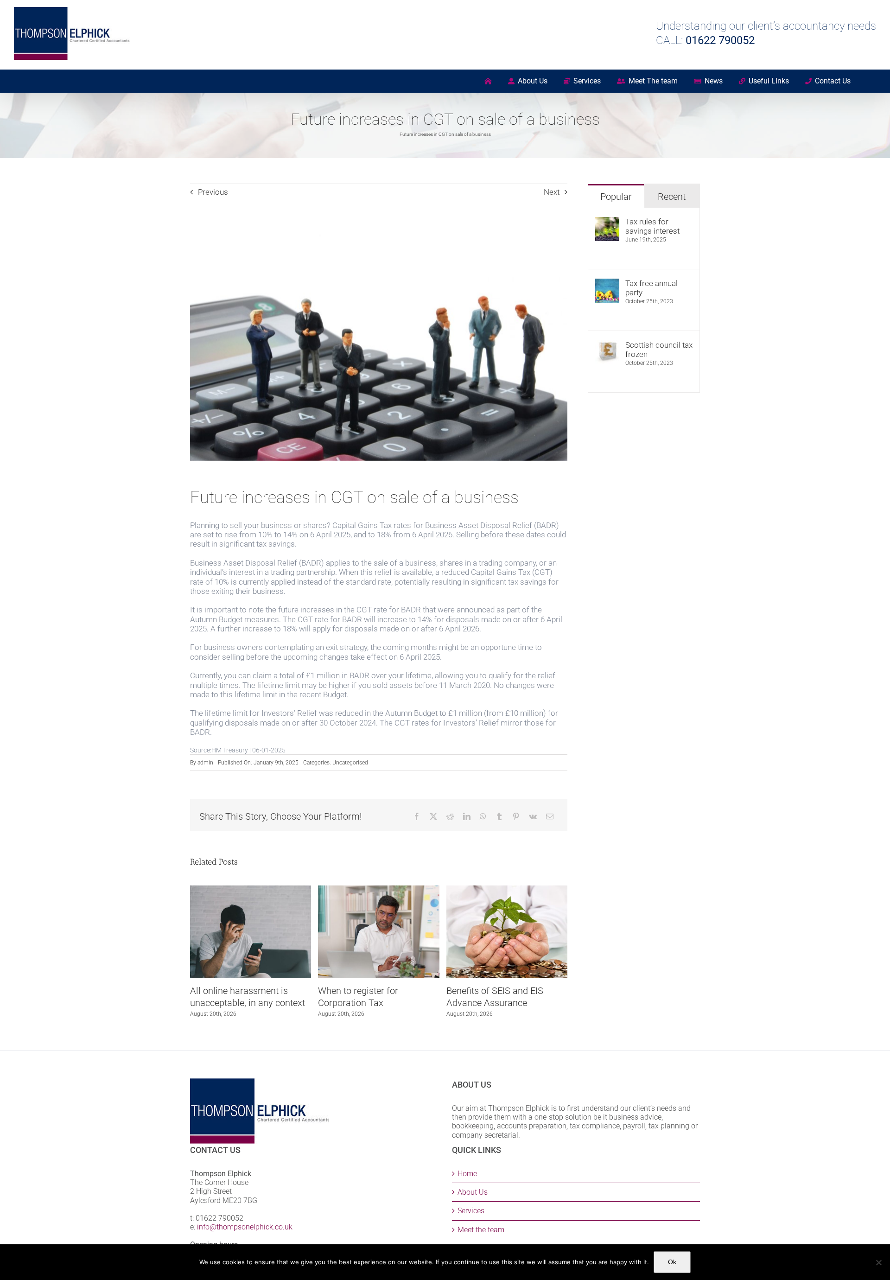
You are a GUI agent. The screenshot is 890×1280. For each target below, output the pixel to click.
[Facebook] (416, 816)
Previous (213, 192)
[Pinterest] (516, 816)
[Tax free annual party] (607, 283)
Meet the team (481, 1229)
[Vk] (532, 816)
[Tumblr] (499, 816)
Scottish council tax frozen (659, 349)
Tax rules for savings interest (652, 226)
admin (205, 762)
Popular (616, 196)
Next (551, 192)
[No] (878, 1262)
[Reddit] (450, 816)
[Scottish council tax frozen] (607, 345)
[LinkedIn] (466, 816)
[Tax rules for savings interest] (607, 221)
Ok (672, 1262)
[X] (433, 816)
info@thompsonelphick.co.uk (244, 1227)
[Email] (549, 816)
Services (471, 1210)
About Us (473, 1192)
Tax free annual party (651, 288)
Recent (672, 196)
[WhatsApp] (483, 816)
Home (467, 1173)
